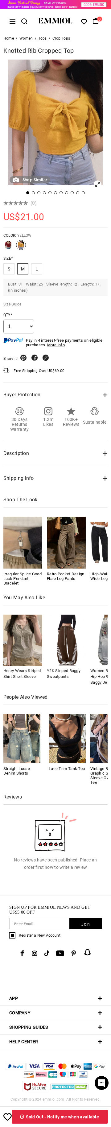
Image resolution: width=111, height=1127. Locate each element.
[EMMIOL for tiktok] (46, 953)
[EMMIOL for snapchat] (88, 952)
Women (26, 38)
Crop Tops (61, 38)
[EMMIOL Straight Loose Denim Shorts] (21, 738)
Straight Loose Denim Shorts (16, 770)
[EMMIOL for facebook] (22, 953)
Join (85, 924)
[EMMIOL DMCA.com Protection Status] (69, 1090)
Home (8, 38)
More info (56, 345)
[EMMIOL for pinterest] (73, 953)
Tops (42, 38)
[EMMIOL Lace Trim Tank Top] (67, 738)
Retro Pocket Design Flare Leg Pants (65, 576)
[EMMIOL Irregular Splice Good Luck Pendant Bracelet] (22, 542)
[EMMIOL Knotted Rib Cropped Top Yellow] (21, 247)
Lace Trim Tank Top (67, 768)
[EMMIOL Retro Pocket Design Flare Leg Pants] (66, 542)
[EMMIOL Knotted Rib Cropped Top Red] (8, 247)
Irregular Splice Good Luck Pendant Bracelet (22, 578)
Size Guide (12, 304)
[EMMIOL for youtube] (60, 953)
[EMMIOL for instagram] (34, 953)
